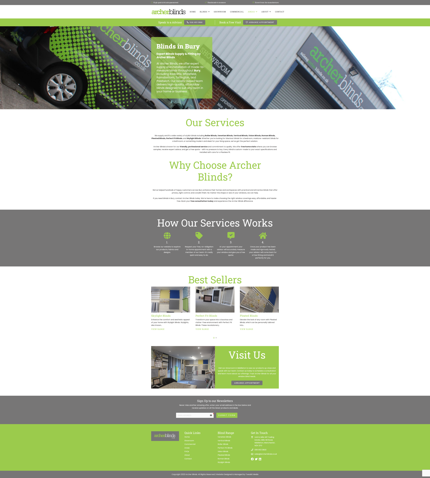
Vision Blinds (223, 451)
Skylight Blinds (161, 315)
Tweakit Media (252, 474)
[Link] (168, 12)
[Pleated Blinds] (259, 288)
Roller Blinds (223, 444)
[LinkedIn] (260, 459)
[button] (214, 338)
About (187, 455)
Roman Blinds (223, 458)
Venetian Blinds (224, 437)
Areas (187, 448)
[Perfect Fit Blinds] (215, 288)
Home (187, 437)
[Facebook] (252, 459)
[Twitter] (256, 459)
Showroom (189, 440)
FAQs (186, 451)
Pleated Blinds (249, 315)
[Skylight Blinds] (170, 288)
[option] (167, 243)
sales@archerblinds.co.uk (266, 454)
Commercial (189, 444)
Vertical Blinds (224, 440)
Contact (188, 458)
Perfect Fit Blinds (206, 315)
